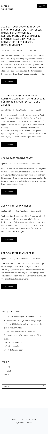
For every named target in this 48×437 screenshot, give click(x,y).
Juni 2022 (7, 371)
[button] (42, 6)
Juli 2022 (7, 367)
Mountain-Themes (25, 422)
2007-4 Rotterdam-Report (17, 205)
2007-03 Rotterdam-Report (17, 253)
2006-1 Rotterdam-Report (17, 158)
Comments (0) (35, 50)
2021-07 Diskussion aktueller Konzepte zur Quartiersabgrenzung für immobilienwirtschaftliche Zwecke (22, 335)
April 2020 (7, 374)
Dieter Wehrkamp (21, 50)
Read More (9, 82)
